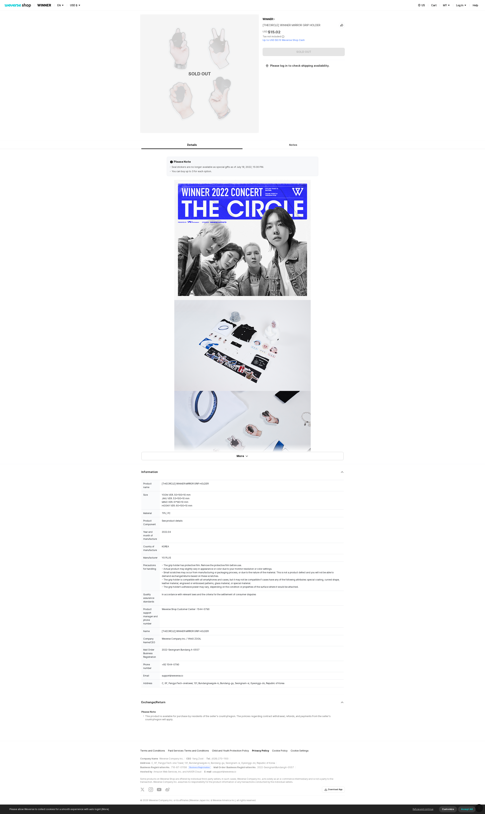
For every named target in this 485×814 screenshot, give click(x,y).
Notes (293, 144)
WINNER (268, 19)
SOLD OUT (303, 52)
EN (59, 5)
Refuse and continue (423, 809)
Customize (448, 809)
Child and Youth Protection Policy (230, 750)
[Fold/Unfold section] (242, 472)
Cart (434, 5)
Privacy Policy (260, 750)
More (240, 456)
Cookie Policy (280, 750)
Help (475, 5)
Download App (335, 789)
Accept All (466, 809)
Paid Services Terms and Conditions (188, 750)
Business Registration (199, 767)
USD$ (73, 5)
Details (192, 144)
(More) (105, 809)
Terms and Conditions (152, 750)
